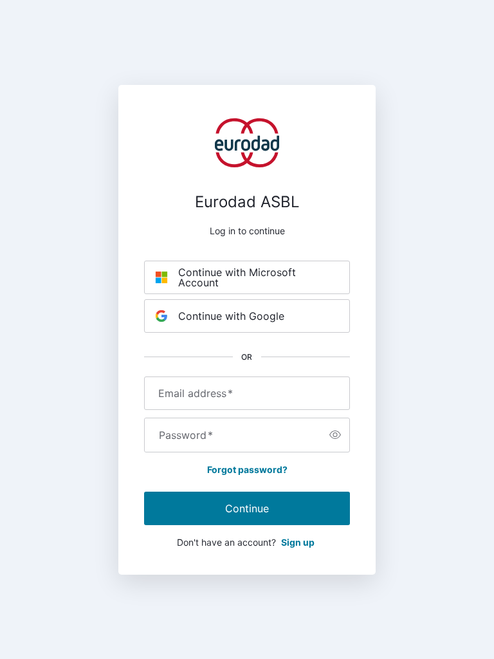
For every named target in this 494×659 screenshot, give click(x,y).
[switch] (335, 435)
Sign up (298, 542)
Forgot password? (247, 469)
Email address (195, 393)
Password (186, 435)
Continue (247, 508)
